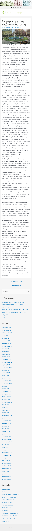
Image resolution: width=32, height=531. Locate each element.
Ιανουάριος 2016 (6, 418)
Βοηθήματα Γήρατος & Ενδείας (10, 494)
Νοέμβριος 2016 (6, 396)
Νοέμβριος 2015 (6, 423)
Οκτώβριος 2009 (6, 479)
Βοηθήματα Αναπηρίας (8, 491)
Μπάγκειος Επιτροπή (7, 27)
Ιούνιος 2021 (5, 348)
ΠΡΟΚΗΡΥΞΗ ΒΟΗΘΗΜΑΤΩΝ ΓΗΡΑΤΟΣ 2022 (14, 312)
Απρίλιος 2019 (6, 364)
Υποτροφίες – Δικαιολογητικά (10, 515)
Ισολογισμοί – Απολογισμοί (9, 497)
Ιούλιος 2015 (5, 426)
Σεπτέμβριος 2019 (7, 362)
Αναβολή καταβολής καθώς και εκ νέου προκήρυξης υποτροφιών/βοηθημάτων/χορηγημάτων (13, 305)
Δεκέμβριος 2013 (6, 458)
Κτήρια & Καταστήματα (8, 499)
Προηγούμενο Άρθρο (16, 281)
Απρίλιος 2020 (6, 354)
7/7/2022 (4, 317)
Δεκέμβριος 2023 (7, 327)
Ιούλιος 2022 (5, 335)
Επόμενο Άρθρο (16, 285)
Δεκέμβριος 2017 (6, 380)
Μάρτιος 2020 (6, 356)
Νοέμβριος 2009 (6, 476)
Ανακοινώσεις (6, 489)
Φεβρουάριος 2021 (7, 351)
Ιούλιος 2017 (5, 386)
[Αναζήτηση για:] (16, 291)
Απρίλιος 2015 (6, 431)
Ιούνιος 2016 (5, 404)
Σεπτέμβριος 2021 (7, 346)
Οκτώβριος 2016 (6, 399)
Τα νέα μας (5, 510)
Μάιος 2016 (5, 407)
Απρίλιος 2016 (6, 410)
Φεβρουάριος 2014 (7, 452)
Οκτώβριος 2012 (6, 463)
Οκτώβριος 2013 (6, 460)
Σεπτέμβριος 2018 (7, 367)
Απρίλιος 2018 (6, 372)
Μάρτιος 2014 (5, 450)
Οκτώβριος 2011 (6, 466)
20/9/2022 (5, 315)
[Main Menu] (28, 12)
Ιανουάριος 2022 (6, 341)
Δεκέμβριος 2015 (6, 420)
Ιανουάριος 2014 (6, 455)
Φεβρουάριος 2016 (7, 415)
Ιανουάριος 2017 (6, 391)
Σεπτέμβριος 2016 (7, 402)
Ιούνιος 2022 (5, 338)
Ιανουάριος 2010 (6, 474)
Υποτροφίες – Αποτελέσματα (10, 513)
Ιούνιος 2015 (5, 428)
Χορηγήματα (5, 521)
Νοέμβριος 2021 (6, 343)
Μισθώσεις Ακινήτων (7, 502)
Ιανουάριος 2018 (6, 378)
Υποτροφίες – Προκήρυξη (9, 518)
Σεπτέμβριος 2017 (7, 383)
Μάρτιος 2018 (5, 375)
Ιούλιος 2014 (5, 444)
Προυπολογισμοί (6, 507)
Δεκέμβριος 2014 (6, 436)
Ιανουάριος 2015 (6, 434)
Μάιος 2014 (5, 447)
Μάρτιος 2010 (5, 471)
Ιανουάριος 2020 (6, 359)
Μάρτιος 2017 (5, 388)
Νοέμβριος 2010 (6, 468)
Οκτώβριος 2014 (6, 439)
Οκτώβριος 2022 (6, 330)
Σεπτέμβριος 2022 (7, 332)
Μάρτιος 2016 (5, 412)
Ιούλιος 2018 (5, 370)
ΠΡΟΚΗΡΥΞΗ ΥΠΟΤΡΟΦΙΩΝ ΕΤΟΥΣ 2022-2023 (15, 309)
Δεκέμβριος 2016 (6, 394)
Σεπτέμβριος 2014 (7, 442)
